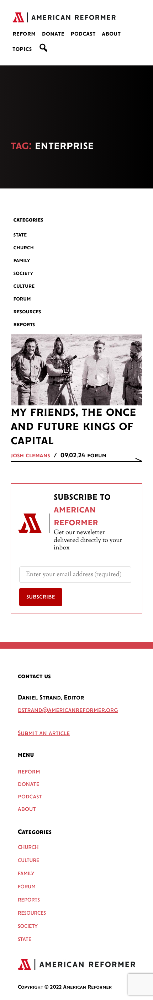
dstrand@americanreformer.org (68, 710)
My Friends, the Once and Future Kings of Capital (73, 426)
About (111, 34)
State (20, 235)
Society (23, 273)
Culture (24, 286)
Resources (27, 311)
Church (24, 247)
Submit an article (44, 733)
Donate (53, 34)
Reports (24, 324)
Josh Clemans (30, 455)
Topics (22, 49)
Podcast (83, 34)
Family (22, 260)
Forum (22, 299)
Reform (24, 34)
